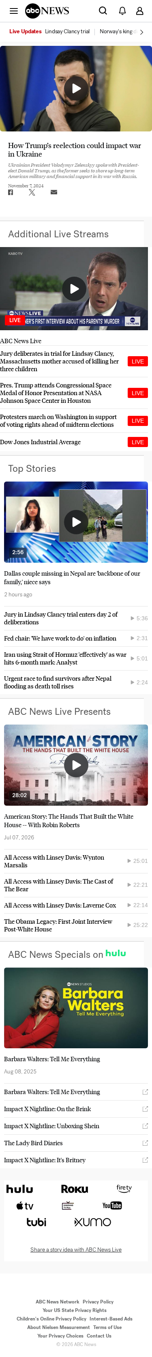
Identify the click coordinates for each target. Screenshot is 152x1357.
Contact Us (99, 1336)
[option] (54, 32)
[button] (13, 10)
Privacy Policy (98, 1302)
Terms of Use (107, 1327)
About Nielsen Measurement (58, 1327)
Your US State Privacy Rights (75, 1310)
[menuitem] (67, 31)
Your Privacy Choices (60, 1336)
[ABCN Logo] (47, 11)
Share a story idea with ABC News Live (76, 1250)
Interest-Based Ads (111, 1319)
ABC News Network (57, 1302)
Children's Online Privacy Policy (51, 1319)
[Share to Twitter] (32, 192)
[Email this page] (54, 192)
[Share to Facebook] (10, 192)
